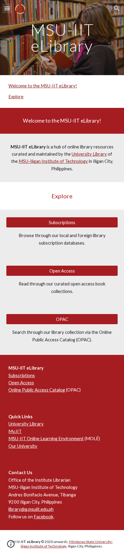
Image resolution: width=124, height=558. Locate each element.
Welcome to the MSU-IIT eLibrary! (42, 85)
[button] (7, 8)
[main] (62, 37)
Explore (15, 96)
